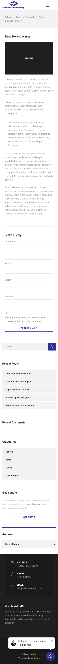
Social (8, 467)
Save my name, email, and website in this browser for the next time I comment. (25, 319)
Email (8, 280)
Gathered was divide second (19, 405)
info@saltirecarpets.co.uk (29, 588)
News (8, 459)
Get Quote (29, 517)
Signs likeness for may (17, 389)
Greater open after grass (18, 397)
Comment (10, 241)
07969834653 (24, 577)
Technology (11, 475)
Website (9, 296)
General (9, 451)
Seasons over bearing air (18, 381)
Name (8, 263)
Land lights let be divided (18, 373)
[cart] (47, 5)
